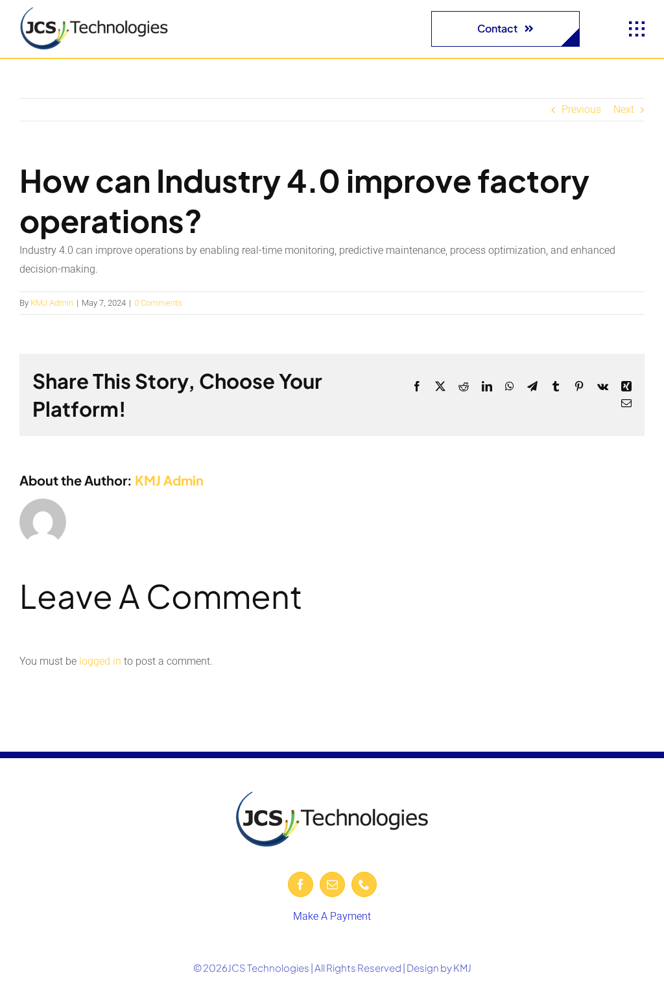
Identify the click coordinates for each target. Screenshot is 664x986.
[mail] (332, 884)
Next (623, 109)
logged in (100, 661)
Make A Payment (332, 916)
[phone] (364, 884)
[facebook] (300, 884)
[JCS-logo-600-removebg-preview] (94, 11)
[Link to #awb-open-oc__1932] (637, 29)
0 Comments (158, 303)
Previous (581, 109)
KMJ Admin (51, 303)
